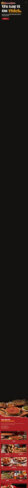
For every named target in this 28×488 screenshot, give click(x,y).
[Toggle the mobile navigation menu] (26, 2)
